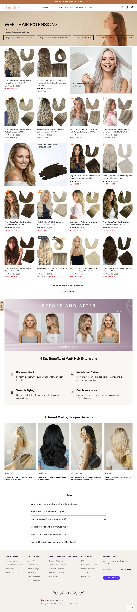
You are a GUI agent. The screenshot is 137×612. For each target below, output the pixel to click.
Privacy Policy (9, 569)
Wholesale (85, 572)
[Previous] (49, 2)
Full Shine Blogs (33, 569)
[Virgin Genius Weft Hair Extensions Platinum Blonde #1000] (52, 204)
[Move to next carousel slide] (76, 346)
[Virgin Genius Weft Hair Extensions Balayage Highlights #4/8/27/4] (118, 204)
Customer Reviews (34, 576)
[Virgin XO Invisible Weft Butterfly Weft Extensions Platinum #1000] (118, 158)
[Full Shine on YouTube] (82, 593)
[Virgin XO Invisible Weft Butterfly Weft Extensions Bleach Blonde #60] (85, 250)
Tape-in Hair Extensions (57, 565)
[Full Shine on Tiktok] (75, 593)
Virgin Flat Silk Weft (83, 38)
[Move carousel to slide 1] (64, 346)
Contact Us (85, 576)
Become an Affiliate (88, 569)
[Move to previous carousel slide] (61, 346)
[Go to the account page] (127, 7)
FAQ (82, 561)
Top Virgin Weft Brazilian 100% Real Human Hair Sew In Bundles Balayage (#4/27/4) (51, 83)
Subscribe (126, 570)
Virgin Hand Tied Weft (106, 38)
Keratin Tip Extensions (57, 572)
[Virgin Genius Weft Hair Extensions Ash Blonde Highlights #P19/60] (118, 111)
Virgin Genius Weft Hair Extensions (19, 38)
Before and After (34, 580)
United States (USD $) (52, 600)
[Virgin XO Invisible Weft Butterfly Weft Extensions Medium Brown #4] (118, 250)
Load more (68, 292)
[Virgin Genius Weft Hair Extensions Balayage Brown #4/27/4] (19, 204)
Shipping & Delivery (11, 561)
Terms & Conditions (11, 572)
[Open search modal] (122, 7)
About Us (31, 561)
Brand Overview (33, 565)
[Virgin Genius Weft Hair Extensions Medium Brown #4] (19, 250)
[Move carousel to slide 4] (72, 346)
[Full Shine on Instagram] (62, 593)
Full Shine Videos (34, 572)
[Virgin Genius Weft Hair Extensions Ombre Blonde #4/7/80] (19, 111)
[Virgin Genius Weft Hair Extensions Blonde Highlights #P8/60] (19, 62)
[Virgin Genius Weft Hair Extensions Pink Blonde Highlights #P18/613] (85, 111)
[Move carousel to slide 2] (67, 346)
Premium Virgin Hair (56, 561)
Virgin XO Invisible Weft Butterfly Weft (54, 38)
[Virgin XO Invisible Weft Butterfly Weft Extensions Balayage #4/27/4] (85, 158)
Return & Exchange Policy (13, 565)
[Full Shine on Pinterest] (68, 593)
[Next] (87, 2)
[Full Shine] (17, 7)
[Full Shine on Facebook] (55, 593)
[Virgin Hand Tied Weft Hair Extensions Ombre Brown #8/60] (52, 250)
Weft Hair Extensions (56, 569)
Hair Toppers (54, 576)
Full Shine (56, 604)
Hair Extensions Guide (89, 565)
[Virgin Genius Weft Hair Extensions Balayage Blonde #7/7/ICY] (52, 111)
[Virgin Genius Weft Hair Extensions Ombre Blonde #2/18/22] (85, 204)
